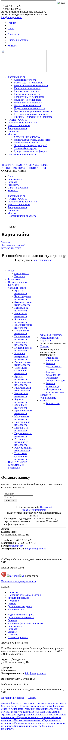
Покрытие (13, 600)
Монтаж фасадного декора (15, 711)
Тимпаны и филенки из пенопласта (33, 117)
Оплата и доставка (18, 40)
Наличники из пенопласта (28, 102)
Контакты (13, 45)
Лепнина (12, 620)
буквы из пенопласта (19, 125)
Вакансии (13, 182)
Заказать (6, 242)
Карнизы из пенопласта (27, 91)
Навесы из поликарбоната (22, 154)
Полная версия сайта (12, 567)
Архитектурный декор (13, 714)
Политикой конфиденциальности (37, 508)
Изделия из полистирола (21, 614)
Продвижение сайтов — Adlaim (18, 697)
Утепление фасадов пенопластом (25, 623)
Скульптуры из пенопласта (22, 122)
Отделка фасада (9, 706)
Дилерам (12, 631)
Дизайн (12, 603)
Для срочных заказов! (13, 245)
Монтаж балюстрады (25, 148)
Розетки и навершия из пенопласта (33, 111)
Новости (44, 400)
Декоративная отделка (20, 606)
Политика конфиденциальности (18, 581)
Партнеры (13, 634)
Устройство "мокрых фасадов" (30, 145)
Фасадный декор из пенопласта (18, 703)
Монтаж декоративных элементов (32, 139)
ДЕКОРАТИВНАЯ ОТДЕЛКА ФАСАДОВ (24, 165)
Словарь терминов (18, 637)
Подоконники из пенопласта (29, 108)
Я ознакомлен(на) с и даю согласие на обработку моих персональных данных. (34, 511)
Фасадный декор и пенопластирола (43, 708)
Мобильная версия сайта (14, 684)
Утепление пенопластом (27, 136)
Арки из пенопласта (25, 79)
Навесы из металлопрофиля (51, 703)
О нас (11, 28)
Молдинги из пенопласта (27, 99)
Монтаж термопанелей (26, 142)
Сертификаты (15, 179)
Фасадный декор (16, 77)
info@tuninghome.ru (11, 17)
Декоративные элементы (21, 617)
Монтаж (12, 134)
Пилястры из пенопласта (27, 105)
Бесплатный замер (11, 248)
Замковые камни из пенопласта (31, 85)
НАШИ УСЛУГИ (17, 119)
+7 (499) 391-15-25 (22, 540)
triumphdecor (16, 545)
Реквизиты (13, 34)
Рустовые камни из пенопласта (31, 114)
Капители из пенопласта (27, 88)
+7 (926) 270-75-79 (26, 543)
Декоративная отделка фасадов (30, 151)
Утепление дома (16, 609)
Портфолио (14, 131)
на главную (43, 260)
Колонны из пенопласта (27, 94)
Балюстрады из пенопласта (28, 82)
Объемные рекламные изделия (24, 595)
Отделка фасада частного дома (35, 706)
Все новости (53, 403)
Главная (12, 22)
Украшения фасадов (18, 597)
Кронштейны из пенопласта (29, 97)
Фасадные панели (17, 128)
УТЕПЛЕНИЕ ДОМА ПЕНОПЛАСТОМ (23, 168)
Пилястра (13, 592)
